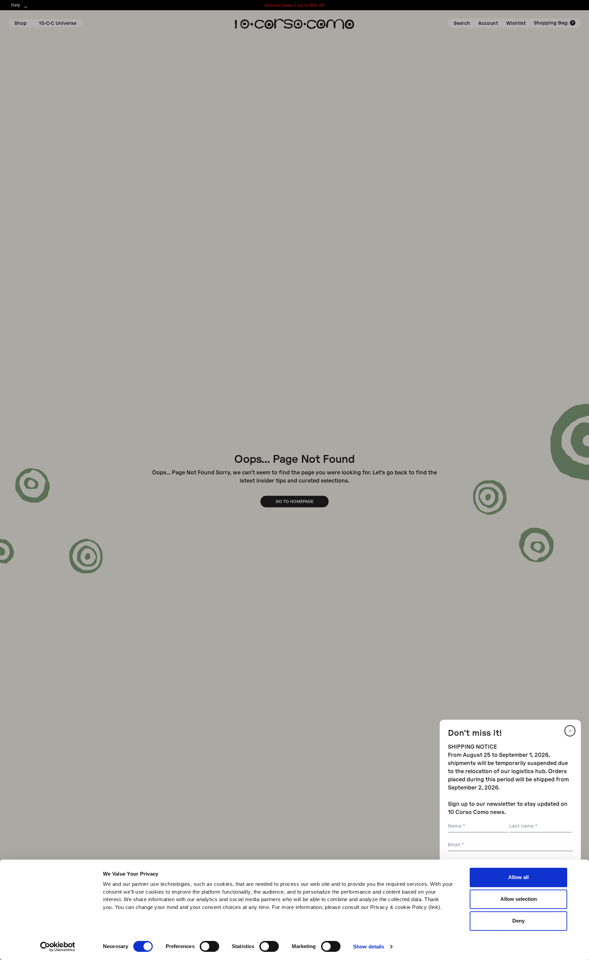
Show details (368, 946)
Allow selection (518, 899)
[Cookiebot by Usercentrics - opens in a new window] (58, 947)
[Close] (569, 730)
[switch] (209, 946)
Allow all (518, 877)
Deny (518, 921)
